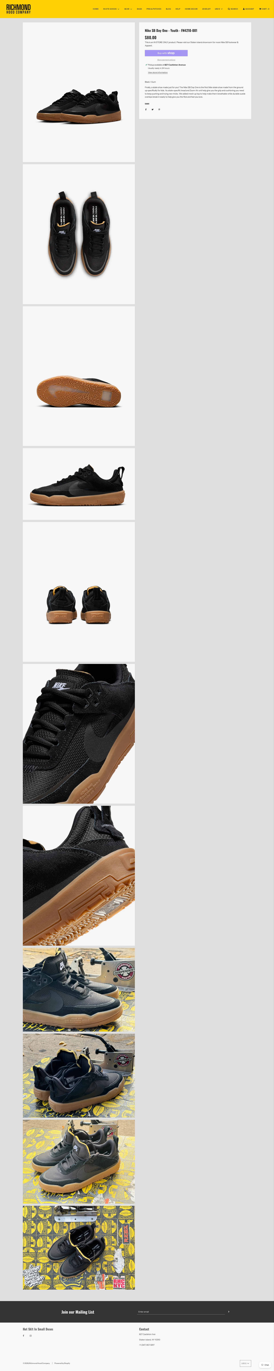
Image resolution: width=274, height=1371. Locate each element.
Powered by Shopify (62, 1363)
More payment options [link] (166, 60)
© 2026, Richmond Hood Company (36, 1363)
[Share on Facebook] (146, 109)
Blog (168, 9)
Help (178, 9)
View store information (158, 72)
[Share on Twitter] (152, 109)
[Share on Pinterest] (159, 109)
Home (96, 9)
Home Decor (191, 9)
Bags (139, 9)
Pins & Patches (154, 9)
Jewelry (206, 9)
